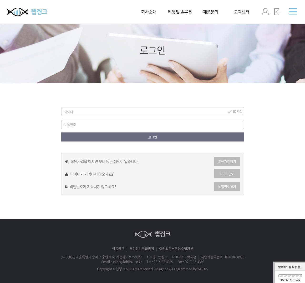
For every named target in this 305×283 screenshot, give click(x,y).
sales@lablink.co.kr (127, 261)
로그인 (152, 137)
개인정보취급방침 (141, 248)
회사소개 (148, 12)
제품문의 (210, 12)
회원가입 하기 (227, 161)
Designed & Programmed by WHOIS (181, 268)
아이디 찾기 (227, 174)
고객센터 (241, 12)
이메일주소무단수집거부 (176, 248)
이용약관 (118, 248)
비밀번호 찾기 (227, 186)
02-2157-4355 (163, 261)
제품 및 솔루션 (180, 12)
